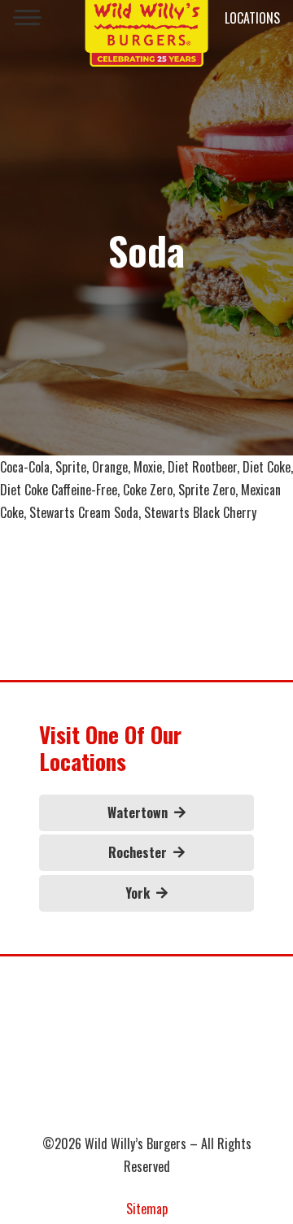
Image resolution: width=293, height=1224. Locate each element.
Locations (252, 18)
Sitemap (147, 1208)
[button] (27, 18)
